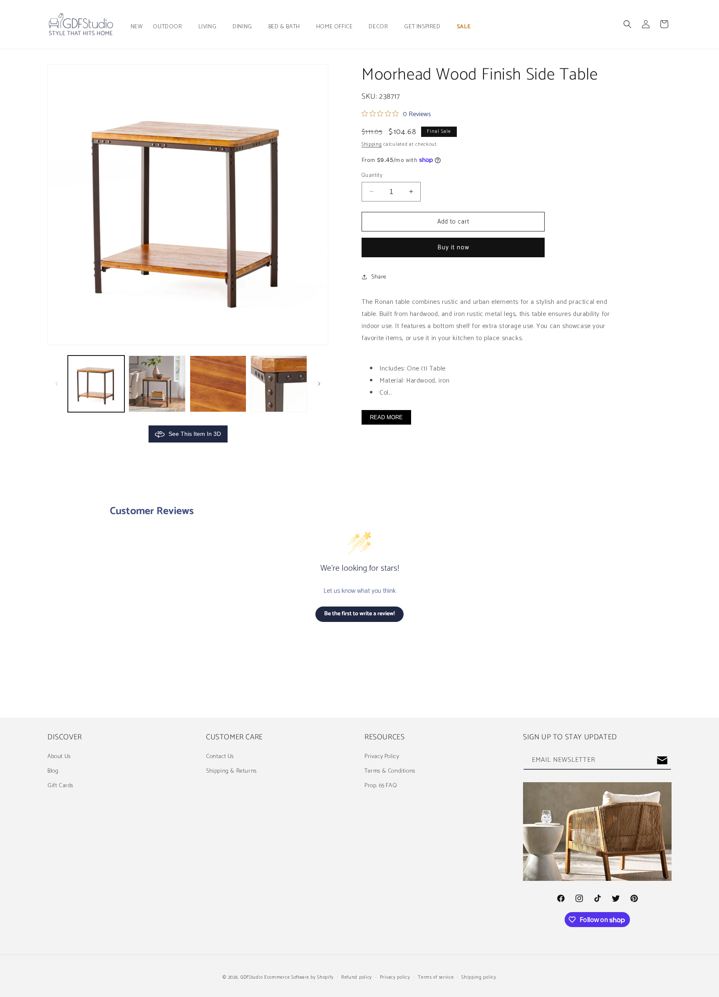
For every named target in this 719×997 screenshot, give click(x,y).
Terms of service (436, 977)
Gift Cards (60, 786)
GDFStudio (251, 977)
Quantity (372, 175)
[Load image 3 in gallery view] (218, 384)
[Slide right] (319, 384)
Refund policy (356, 977)
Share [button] (379, 276)
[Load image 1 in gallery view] (96, 384)
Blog (52, 771)
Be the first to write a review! (359, 614)
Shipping (372, 144)
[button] (170, 27)
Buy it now (453, 247)
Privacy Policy (381, 756)
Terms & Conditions (389, 771)
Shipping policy (478, 977)
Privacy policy (395, 977)
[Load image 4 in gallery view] (278, 384)
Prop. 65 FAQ (380, 786)
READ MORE (386, 417)
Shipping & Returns (231, 771)
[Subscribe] (662, 760)
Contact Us (220, 756)
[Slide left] (56, 384)
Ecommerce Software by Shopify (298, 977)
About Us (59, 756)
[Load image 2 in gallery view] (157, 384)
